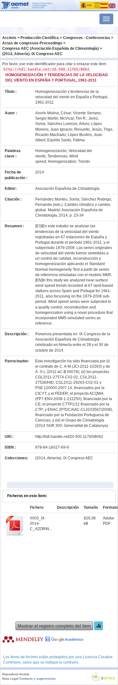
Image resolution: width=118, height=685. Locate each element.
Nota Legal (10, 678)
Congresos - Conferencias (86, 38)
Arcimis (9, 38)
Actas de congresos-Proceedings (32, 43)
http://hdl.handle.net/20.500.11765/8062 (69, 436)
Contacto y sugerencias (37, 678)
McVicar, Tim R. (73, 118)
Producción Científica (39, 38)
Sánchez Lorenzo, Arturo (68, 124)
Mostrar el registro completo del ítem (54, 625)
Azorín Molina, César (53, 113)
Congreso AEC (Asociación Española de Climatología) (50, 48)
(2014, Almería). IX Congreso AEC (32, 54)
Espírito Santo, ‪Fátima (66, 140)
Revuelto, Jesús (88, 129)
